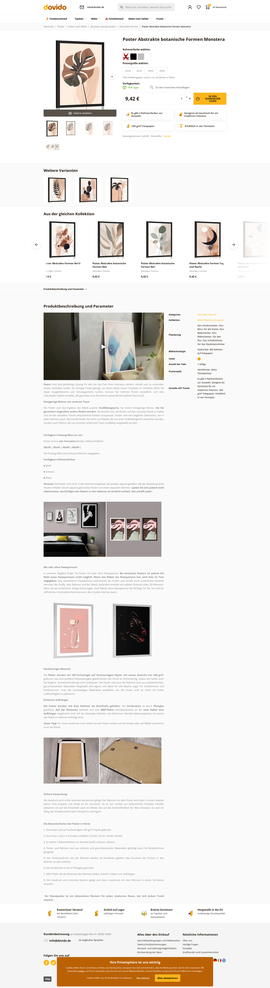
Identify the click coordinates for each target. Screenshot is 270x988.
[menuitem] (58, 19)
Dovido (167, 136)
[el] (224, 960)
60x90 (162, 70)
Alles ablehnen (143, 978)
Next (112, 76)
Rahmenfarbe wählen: (137, 49)
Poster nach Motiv (77, 26)
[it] (220, 960)
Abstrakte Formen (128, 26)
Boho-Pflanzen (205, 320)
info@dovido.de (59, 940)
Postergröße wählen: (136, 63)
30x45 (139, 70)
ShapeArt (219, 320)
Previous (36, 244)
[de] (215, 960)
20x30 (128, 70)
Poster (60, 26)
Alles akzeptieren (167, 978)
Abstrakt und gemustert (103, 26)
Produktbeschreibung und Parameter (64, 289)
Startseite (49, 26)
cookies (81, 971)
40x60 (150, 70)
